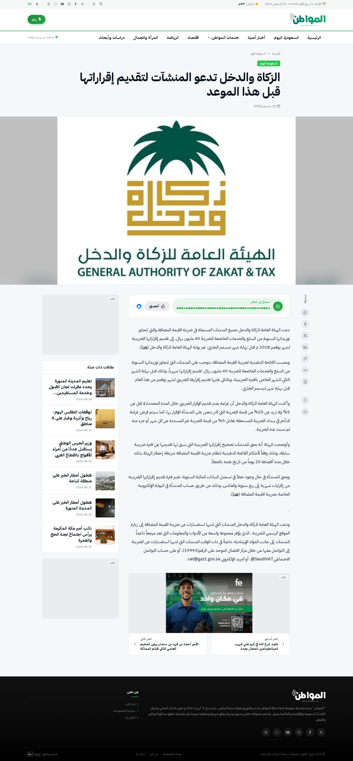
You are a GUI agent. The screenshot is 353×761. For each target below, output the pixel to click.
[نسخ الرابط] (305, 358)
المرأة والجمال (145, 38)
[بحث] (101, 4)
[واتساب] (305, 312)
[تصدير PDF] (305, 381)
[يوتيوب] (62, 4)
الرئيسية (314, 38)
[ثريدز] (49, 4)
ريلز (34, 19)
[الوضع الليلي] (37, 4)
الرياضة (173, 38)
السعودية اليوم (286, 38)
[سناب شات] (55, 4)
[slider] (223, 308)
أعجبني (154, 306)
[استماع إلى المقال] (305, 411)
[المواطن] (307, 19)
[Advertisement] (80, 325)
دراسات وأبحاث (112, 38)
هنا (144, 347)
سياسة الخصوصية (124, 710)
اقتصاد (193, 38)
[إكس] (305, 335)
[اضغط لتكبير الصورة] (176, 201)
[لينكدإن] (305, 347)
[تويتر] (82, 4)
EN (29, 4)
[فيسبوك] (76, 4)
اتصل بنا (130, 717)
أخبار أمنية (256, 38)
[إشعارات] (94, 4)
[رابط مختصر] (305, 370)
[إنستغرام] (69, 4)
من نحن (130, 703)
